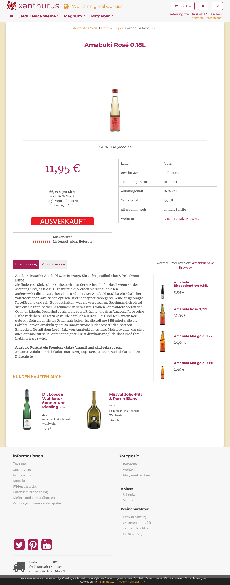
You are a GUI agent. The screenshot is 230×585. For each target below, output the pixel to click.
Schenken (130, 495)
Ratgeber (101, 16)
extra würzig (133, 534)
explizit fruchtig (135, 528)
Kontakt (19, 481)
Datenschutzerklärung (30, 492)
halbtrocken (173, 173)
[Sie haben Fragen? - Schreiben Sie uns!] (217, 6)
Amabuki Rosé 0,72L (191, 309)
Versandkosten (53, 264)
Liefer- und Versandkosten (34, 498)
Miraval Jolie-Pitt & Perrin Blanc (125, 396)
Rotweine (130, 464)
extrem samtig (134, 517)
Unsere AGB (22, 470)
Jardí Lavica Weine (37, 16)
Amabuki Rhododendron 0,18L (191, 284)
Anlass (127, 489)
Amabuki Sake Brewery (181, 219)
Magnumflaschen (136, 475)
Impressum (22, 475)
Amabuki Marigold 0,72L (194, 336)
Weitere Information (128, 581)
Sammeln (130, 500)
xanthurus (38, 5)
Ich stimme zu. (104, 581)
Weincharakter (135, 509)
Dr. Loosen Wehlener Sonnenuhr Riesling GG (53, 400)
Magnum (73, 16)
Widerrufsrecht (25, 487)
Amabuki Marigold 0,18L (194, 363)
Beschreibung (26, 264)
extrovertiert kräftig (139, 523)
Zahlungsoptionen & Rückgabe (37, 503)
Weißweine (131, 470)
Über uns (20, 464)
